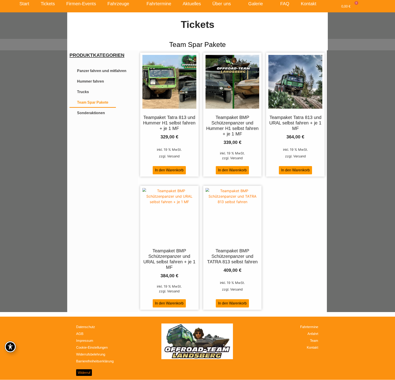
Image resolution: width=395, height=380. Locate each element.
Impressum (84, 340)
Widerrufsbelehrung (90, 354)
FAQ (284, 3)
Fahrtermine (159, 3)
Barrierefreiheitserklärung (95, 361)
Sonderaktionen (91, 113)
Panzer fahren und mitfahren (101, 71)
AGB (79, 334)
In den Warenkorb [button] (169, 170)
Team (314, 340)
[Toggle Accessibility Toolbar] (10, 346)
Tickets (48, 3)
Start (24, 3)
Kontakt (308, 3)
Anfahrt (312, 334)
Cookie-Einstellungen (92, 347)
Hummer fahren (90, 81)
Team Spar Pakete (92, 102)
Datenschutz (85, 327)
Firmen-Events (81, 3)
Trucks (83, 92)
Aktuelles (192, 3)
